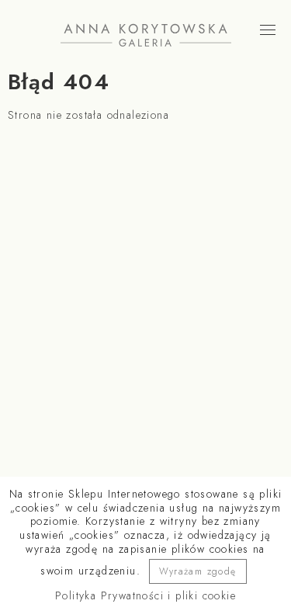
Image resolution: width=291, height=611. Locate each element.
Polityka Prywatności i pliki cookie (145, 595)
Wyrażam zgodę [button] (198, 571)
